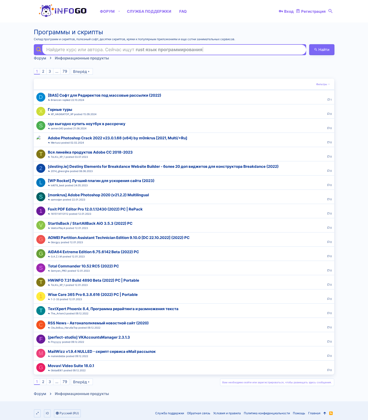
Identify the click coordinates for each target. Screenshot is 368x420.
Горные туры (60, 109)
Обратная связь (198, 413)
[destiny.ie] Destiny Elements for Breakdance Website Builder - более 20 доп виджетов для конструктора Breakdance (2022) (163, 166)
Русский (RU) (69, 413)
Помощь (299, 413)
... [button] (56, 71)
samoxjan (56, 199)
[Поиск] (330, 11)
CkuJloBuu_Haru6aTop (64, 327)
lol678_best (57, 185)
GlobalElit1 (57, 370)
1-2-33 (55, 299)
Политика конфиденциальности (267, 413)
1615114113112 (59, 213)
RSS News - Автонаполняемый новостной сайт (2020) (98, 323)
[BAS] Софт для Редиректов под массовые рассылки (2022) (104, 95)
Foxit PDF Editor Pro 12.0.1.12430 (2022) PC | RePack (95, 209)
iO (47, 413)
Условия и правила (227, 413)
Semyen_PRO (59, 270)
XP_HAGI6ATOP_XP (62, 114)
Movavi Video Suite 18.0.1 (71, 365)
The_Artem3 (58, 313)
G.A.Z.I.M (56, 256)
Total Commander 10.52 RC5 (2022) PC (83, 266)
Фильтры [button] (321, 84)
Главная (314, 413)
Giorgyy (55, 242)
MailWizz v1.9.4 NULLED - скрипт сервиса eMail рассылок (102, 351)
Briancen (56, 100)
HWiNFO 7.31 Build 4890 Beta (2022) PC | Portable (93, 280)
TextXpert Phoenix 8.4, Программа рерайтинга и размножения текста (113, 308)
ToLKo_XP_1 (58, 157)
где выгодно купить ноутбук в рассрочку (86, 123)
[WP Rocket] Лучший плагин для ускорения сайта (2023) (101, 180)
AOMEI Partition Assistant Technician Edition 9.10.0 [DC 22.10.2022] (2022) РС (119, 237)
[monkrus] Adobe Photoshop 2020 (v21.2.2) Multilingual (98, 195)
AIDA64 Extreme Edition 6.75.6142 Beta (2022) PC (93, 251)
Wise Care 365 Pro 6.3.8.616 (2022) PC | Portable (93, 294)
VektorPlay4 (58, 228)
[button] (119, 11)
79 (65, 71)
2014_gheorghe (60, 171)
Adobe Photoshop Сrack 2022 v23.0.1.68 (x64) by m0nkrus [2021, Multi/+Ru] (117, 138)
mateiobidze (58, 356)
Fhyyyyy (56, 342)
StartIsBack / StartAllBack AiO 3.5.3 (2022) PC (90, 223)
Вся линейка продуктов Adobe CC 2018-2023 (90, 152)
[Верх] (325, 413)
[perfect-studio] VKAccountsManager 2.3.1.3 (89, 337)
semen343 (57, 128)
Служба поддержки (169, 413)
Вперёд (80, 71)
